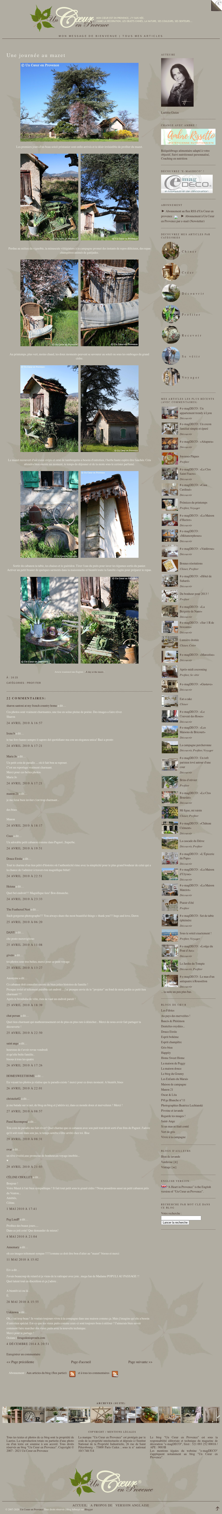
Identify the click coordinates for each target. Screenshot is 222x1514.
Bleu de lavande (170, 1156)
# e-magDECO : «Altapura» (197, 441)
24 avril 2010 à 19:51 (24, 848)
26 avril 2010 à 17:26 (24, 1065)
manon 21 (12, 793)
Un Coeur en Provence (31, 1509)
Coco (10, 836)
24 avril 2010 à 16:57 (24, 723)
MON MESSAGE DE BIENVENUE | (90, 36)
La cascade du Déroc (192, 841)
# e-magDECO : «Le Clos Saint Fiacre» (195, 471)
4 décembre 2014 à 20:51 (28, 1344)
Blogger (89, 1509)
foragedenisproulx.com (31, 1338)
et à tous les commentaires (94, 1373)
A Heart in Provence (180, 1187)
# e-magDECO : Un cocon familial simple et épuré (195, 426)
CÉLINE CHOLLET (19, 1177)
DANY (11, 932)
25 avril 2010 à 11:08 (24, 945)
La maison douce (171, 1068)
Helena (11, 886)
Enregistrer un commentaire (23, 1354)
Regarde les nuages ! (173, 1116)
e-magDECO (173, 1444)
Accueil (80, 1505)
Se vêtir (191, 356)
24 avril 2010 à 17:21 (24, 746)
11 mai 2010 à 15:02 (23, 1259)
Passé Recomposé (17, 1121)
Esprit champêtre (171, 1042)
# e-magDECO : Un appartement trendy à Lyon (196, 410)
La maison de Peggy (173, 1063)
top (219, 1509)
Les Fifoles (167, 1010)
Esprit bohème (170, 1037)
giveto (10, 955)
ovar (9, 1149)
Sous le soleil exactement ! (196, 933)
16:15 (14, 677)
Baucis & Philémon (172, 1021)
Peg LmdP (13, 1219)
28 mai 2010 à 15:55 (23, 1302)
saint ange (12, 1043)
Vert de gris (168, 1132)
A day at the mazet (94, 671)
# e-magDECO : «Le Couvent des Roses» (192, 714)
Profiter (34, 683)
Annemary (13, 1247)
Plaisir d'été (187, 903)
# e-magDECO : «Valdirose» (197, 549)
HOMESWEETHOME (21, 1076)
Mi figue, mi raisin (191, 810)
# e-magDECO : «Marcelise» (197, 655)
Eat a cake (186, 699)
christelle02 (14, 1098)
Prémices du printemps (193, 502)
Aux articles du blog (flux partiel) (46, 1373)
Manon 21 (167, 1089)
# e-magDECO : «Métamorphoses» (191, 533)
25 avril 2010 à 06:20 (24, 922)
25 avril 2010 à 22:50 (24, 1033)
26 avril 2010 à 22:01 (24, 1088)
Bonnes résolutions (191, 563)
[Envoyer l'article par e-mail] (19, 677)
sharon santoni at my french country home (32, 705)
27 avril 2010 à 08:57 (24, 1111)
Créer (188, 272)
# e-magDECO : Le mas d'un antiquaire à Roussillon (197, 978)
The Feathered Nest (18, 909)
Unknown (12, 1312)
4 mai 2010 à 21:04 (22, 1236)
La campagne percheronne (195, 745)
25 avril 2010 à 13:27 (24, 968)
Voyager (191, 377)
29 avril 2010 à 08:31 (24, 1139)
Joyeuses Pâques (189, 456)
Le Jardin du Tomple (192, 963)
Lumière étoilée (189, 640)
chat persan (13, 1015)
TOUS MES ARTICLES (142, 36)
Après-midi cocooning (193, 669)
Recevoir (192, 335)
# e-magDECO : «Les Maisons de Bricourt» (193, 729)
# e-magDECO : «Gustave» (196, 684)
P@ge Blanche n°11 (173, 1100)
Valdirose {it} (169, 1162)
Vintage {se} (169, 1167)
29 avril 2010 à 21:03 (24, 1167)
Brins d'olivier (188, 780)
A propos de (101, 1505)
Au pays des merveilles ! (175, 1016)
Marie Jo (12, 756)
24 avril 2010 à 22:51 (24, 876)
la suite (168, 992)
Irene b (11, 733)
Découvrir (193, 293)
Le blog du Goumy (172, 1074)
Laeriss (11, 1441)
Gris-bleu (167, 1047)
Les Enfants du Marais (174, 1079)
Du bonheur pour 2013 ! (194, 594)
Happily (166, 1053)
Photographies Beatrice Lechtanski (182, 1105)
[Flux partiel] (176, 216)
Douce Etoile (14, 859)
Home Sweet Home (172, 1058)
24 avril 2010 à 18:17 (24, 825)
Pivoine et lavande (172, 1110)
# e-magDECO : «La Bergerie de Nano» (192, 609)
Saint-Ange (168, 1121)
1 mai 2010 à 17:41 (22, 1209)
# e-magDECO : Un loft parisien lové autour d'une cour (195, 762)
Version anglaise (133, 1505)
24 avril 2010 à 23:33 (24, 899)
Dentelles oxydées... (173, 1026)
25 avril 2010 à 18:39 (24, 1005)
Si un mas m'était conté (175, 1126)
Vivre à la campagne (173, 1137)
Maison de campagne (173, 1084)
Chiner (189, 251)
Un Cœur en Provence (35, 1451)
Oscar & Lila (169, 1095)
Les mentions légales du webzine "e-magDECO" (183, 1451)
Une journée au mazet (36, 55)
